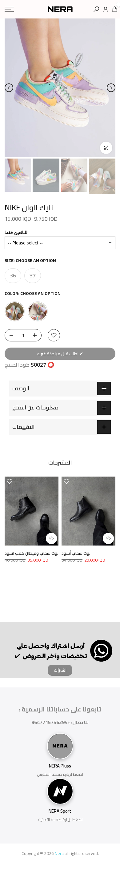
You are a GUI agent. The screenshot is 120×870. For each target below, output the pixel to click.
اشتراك (60, 670)
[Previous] (9, 87)
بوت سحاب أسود (76, 553)
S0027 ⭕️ (42, 365)
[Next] (111, 87)
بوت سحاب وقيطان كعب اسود (31, 553)
